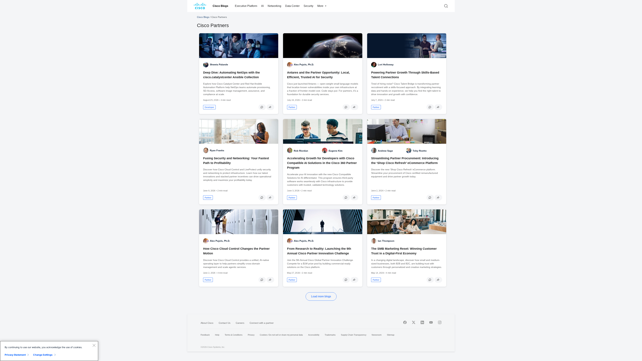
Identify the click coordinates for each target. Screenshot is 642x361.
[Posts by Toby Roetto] (408, 150)
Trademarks (330, 335)
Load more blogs (321, 296)
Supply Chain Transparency (353, 335)
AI (262, 6)
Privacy (251, 335)
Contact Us (224, 323)
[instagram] (439, 322)
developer (209, 107)
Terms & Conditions (233, 335)
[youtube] (431, 322)
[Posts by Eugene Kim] (324, 150)
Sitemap (390, 335)
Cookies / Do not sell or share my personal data (281, 335)
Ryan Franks (217, 150)
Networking (274, 6)
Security (308, 6)
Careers (240, 323)
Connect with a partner (262, 323)
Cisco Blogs (220, 6)
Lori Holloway (386, 64)
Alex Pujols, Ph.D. (304, 64)
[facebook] (405, 322)
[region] (49, 351)
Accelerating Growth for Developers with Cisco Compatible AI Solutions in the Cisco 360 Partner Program (322, 163)
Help (217, 335)
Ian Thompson (386, 240)
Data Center (292, 6)
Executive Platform (246, 6)
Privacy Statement (15, 354)
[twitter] (413, 322)
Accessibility (313, 335)
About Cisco (207, 323)
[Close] (94, 345)
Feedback (205, 335)
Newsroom (377, 335)
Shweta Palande (219, 64)
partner (292, 107)
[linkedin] (422, 322)
